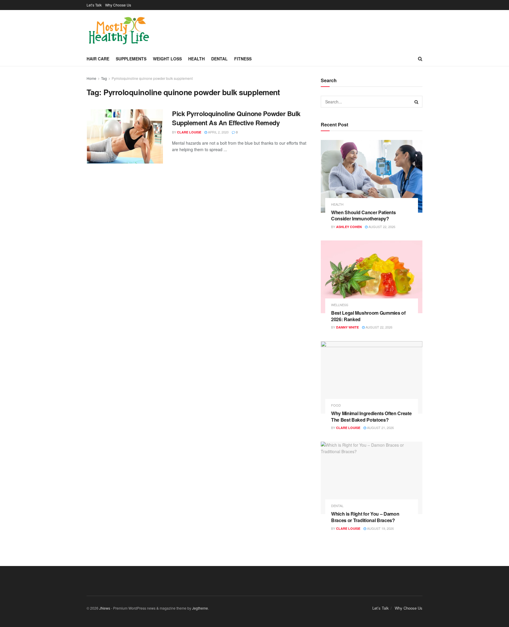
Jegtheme (200, 607)
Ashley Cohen (349, 227)
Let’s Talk (94, 4)
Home (91, 78)
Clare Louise (189, 132)
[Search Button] (416, 102)
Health (196, 59)
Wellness (339, 304)
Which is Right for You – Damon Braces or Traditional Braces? (365, 517)
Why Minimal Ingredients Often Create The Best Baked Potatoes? (371, 416)
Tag (104, 78)
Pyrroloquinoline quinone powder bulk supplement (152, 78)
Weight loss (167, 59)
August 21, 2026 (380, 427)
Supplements (131, 59)
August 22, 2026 (381, 226)
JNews (104, 607)
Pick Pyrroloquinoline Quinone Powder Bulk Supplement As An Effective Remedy (236, 118)
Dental (219, 59)
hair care (98, 59)
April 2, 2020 (218, 132)
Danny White (347, 327)
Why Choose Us (118, 4)
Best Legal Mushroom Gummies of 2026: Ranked (368, 316)
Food (336, 405)
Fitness (243, 59)
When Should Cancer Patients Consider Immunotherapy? (363, 215)
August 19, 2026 (380, 528)
